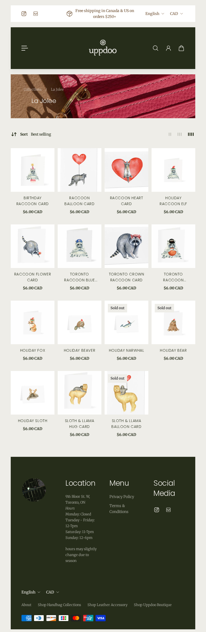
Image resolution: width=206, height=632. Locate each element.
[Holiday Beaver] (79, 322)
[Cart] (181, 48)
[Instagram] (24, 14)
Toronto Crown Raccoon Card (126, 277)
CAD (174, 13)
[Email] (36, 14)
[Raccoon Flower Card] (32, 246)
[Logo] (103, 48)
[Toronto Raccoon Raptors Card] (173, 246)
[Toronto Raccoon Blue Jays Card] (79, 246)
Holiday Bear (173, 350)
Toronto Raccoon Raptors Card (173, 277)
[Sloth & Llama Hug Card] (79, 393)
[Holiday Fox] (32, 322)
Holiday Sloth (32, 420)
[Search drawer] (155, 48)
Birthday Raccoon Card (32, 200)
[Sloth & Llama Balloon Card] (126, 393)
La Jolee (57, 89)
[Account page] (168, 48)
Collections (33, 89)
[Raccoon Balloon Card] (79, 170)
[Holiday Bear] (173, 322)
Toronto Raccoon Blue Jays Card (79, 277)
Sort (35, 134)
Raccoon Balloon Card (79, 200)
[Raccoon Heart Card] (126, 170)
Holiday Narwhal (126, 350)
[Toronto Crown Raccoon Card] (126, 246)
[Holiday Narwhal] (126, 322)
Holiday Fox (32, 350)
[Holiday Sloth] (32, 393)
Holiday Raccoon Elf (173, 200)
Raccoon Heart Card (126, 200)
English (152, 13)
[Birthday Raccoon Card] (32, 170)
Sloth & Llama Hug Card (79, 423)
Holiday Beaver (79, 350)
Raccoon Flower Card (32, 277)
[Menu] (24, 48)
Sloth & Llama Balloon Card (126, 423)
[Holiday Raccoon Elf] (173, 170)
